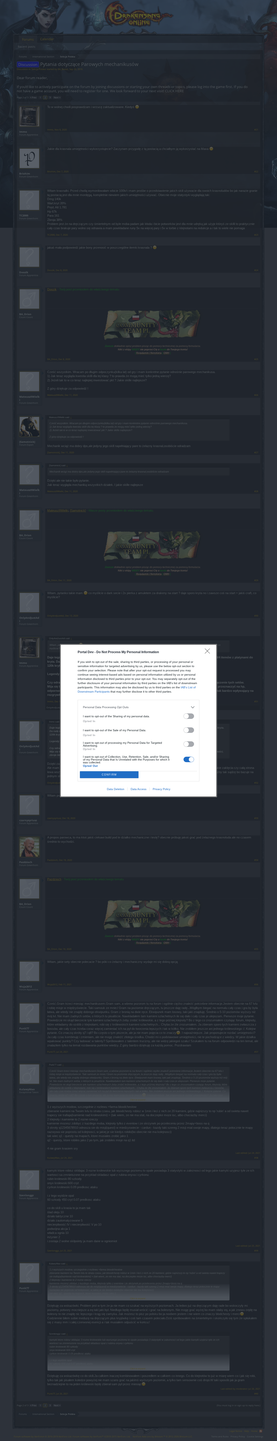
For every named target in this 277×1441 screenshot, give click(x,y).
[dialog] (138, 720)
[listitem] (138, 707)
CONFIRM (109, 774)
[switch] (189, 716)
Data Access (138, 789)
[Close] (209, 652)
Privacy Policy (161, 789)
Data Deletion (115, 789)
